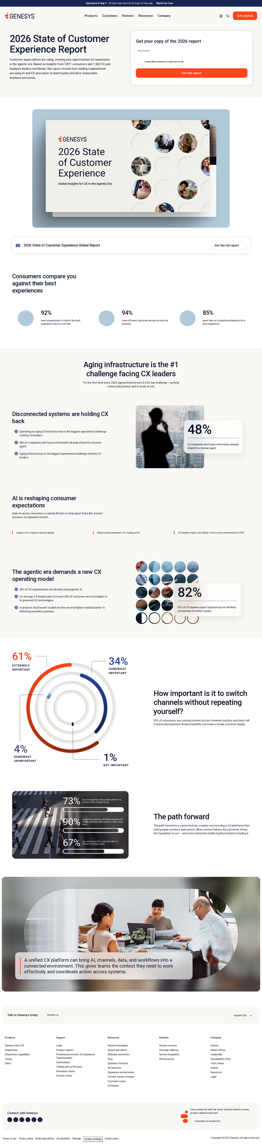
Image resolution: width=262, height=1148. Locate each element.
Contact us (53, 1014)
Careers (215, 1045)
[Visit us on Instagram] (15, 1119)
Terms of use (9, 1138)
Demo (8, 1063)
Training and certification (69, 1066)
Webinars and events (118, 1054)
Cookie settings (92, 1139)
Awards (214, 1067)
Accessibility (63, 1138)
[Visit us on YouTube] (34, 1119)
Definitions (113, 1085)
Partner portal (166, 1059)
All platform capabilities (17, 1054)
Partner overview (168, 1045)
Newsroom (216, 1072)
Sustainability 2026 (220, 1059)
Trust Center (217, 1063)
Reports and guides (118, 1045)
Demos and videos (117, 1050)
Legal (213, 1076)
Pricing (8, 1059)
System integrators (169, 1054)
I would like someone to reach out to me (163, 61)
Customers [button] (109, 16)
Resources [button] (146, 16)
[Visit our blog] (40, 1119)
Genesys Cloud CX (14, 1045)
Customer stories (117, 1081)
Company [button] (164, 16)
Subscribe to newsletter (207, 1121)
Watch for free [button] (164, 3)
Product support (65, 1050)
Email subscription (44, 1138)
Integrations (11, 1050)
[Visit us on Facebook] (27, 1119)
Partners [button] (128, 16)
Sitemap (76, 1138)
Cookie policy (112, 1138)
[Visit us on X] (21, 1119)
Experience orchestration (121, 1072)
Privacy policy (26, 1138)
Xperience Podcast (118, 1063)
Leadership (216, 1054)
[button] (221, 16)
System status (64, 1075)
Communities (63, 1062)
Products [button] (91, 16)
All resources (114, 1067)
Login (59, 1045)
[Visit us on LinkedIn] (9, 1119)
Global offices (218, 1050)
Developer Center (65, 1071)
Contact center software (121, 1076)
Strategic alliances (169, 1050)
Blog (110, 1059)
